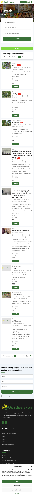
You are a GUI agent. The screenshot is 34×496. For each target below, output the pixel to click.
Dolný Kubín (16, 272)
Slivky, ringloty (15, 63)
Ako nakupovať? (6, 458)
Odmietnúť (17, 485)
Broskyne (15, 122)
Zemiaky (4, 439)
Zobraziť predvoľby (17, 490)
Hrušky (14, 94)
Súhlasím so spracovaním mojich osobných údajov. (15, 396)
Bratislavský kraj (22, 161)
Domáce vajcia (17, 294)
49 (23, 356)
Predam (14, 268)
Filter (17, 48)
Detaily (16, 86)
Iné (13, 149)
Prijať (17, 481)
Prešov (24, 325)
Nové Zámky (17, 298)
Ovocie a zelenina (16, 91)
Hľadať (18, 38)
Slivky (14, 65)
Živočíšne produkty (16, 266)
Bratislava (14, 161)
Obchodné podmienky (8, 463)
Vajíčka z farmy (17, 321)
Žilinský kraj (23, 272)
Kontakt (4, 455)
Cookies (17, 493)
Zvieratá (14, 228)
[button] (31, 466)
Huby (3, 442)
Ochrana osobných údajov (9, 460)
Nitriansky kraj (19, 69)
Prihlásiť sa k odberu (17, 391)
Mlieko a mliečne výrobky (9, 433)
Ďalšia (27, 356)
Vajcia (3, 436)
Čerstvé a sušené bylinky (8, 444)
